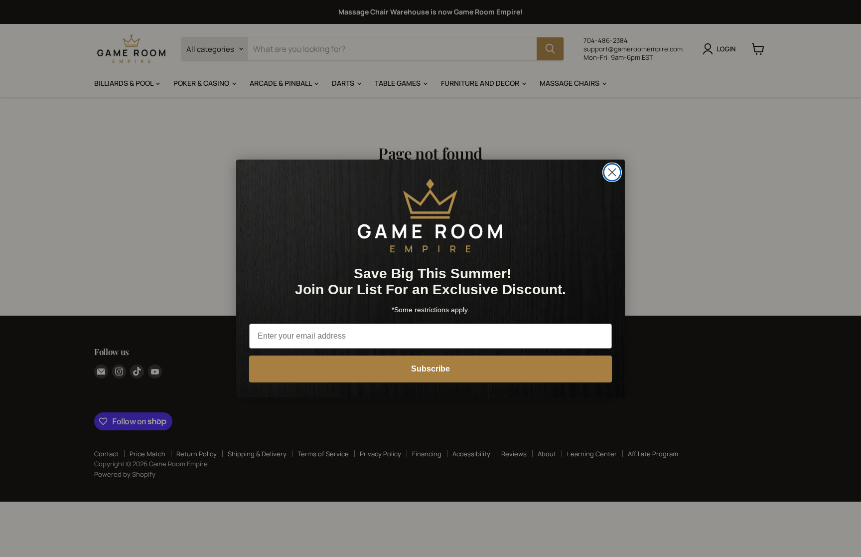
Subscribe (430, 369)
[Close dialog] (612, 172)
